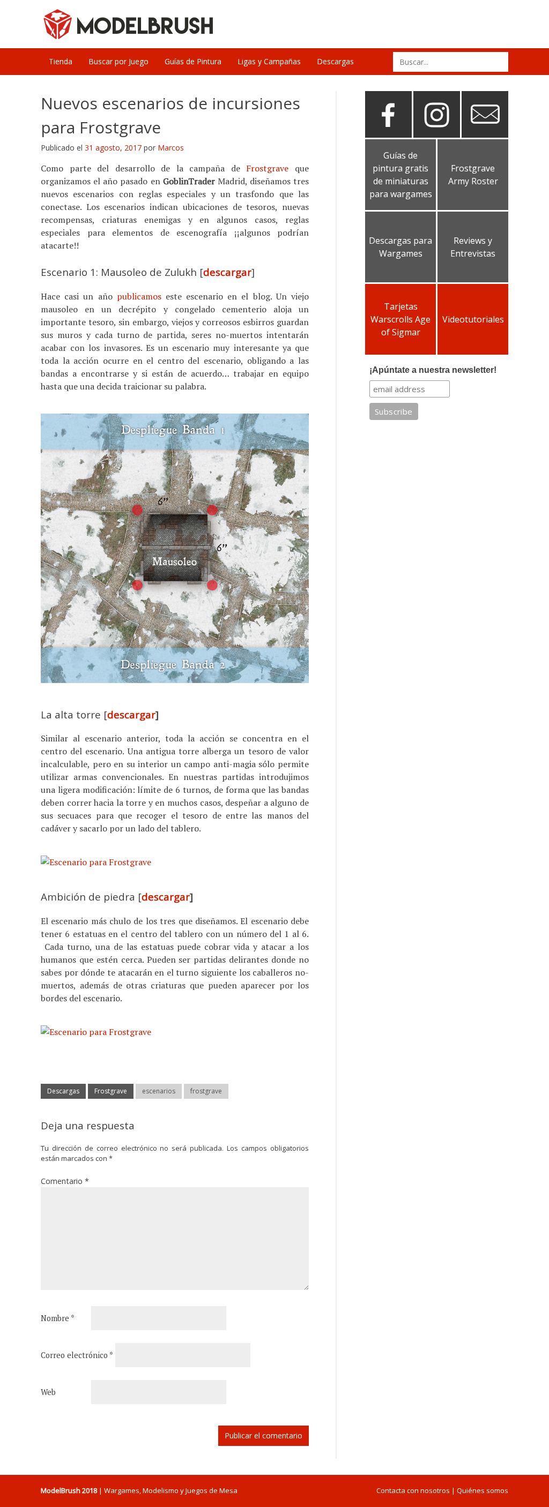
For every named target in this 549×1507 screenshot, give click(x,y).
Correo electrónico (77, 1355)
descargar (227, 272)
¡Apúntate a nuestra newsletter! (432, 369)
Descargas (335, 61)
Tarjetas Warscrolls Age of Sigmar (400, 319)
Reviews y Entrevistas (472, 247)
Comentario (65, 1181)
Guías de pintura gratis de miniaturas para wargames (400, 174)
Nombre (58, 1318)
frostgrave (206, 1091)
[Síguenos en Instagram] (436, 133)
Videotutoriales (473, 319)
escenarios (158, 1091)
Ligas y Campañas (269, 61)
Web (48, 1392)
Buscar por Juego (118, 61)
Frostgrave (270, 168)
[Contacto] (485, 133)
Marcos (171, 148)
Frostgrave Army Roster (473, 174)
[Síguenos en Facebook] (388, 133)
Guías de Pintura (193, 61)
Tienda (60, 61)
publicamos (141, 296)
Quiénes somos (482, 1490)
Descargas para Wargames (400, 247)
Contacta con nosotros (413, 1490)
